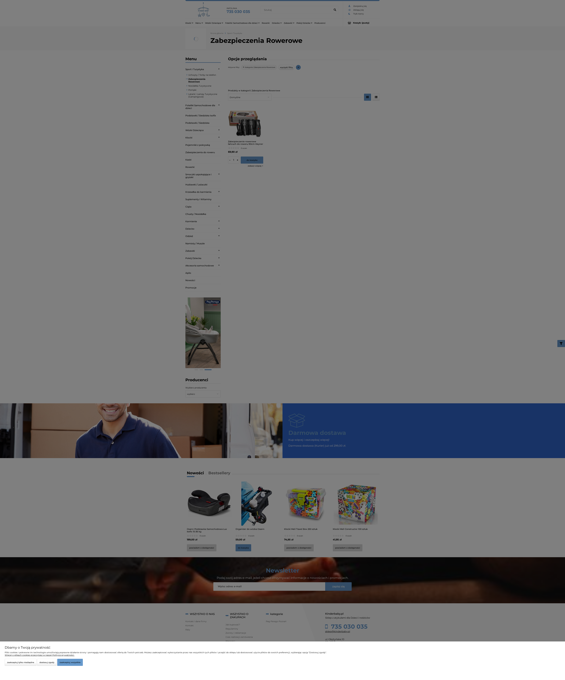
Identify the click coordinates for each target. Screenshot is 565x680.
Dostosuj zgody (46, 662)
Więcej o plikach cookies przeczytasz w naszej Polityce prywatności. (39, 655)
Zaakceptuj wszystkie (70, 662)
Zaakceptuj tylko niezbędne (20, 662)
